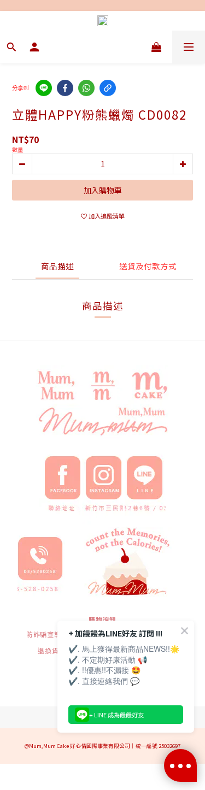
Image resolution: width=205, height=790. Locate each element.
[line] (44, 88)
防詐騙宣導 (44, 634)
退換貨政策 (55, 650)
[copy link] (107, 88)
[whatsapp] (86, 88)
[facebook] (65, 88)
